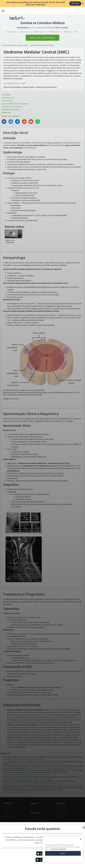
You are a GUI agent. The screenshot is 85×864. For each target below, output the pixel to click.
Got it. (63, 853)
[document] (42, 432)
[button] (84, 827)
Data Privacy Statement (58, 849)
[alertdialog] (42, 3)
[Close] (80, 839)
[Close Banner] (83, 3)
